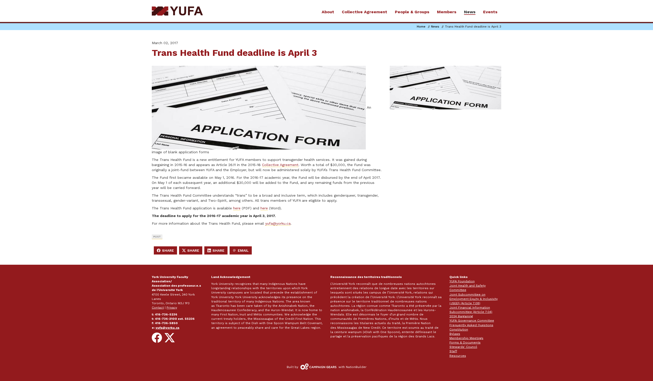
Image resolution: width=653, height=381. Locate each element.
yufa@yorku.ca (278, 223)
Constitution (458, 329)
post (157, 236)
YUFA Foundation (462, 281)
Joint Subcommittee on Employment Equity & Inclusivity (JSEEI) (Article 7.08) (473, 299)
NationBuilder (356, 367)
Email (242, 251)
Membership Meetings (466, 338)
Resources (457, 356)
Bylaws (454, 334)
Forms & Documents (465, 342)
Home (421, 26)
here (237, 208)
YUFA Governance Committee (471, 320)
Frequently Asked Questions (471, 325)
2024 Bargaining (461, 316)
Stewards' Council (463, 347)
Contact (158, 307)
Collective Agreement (280, 165)
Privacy (172, 307)
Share (167, 251)
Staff (453, 351)
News (435, 26)
